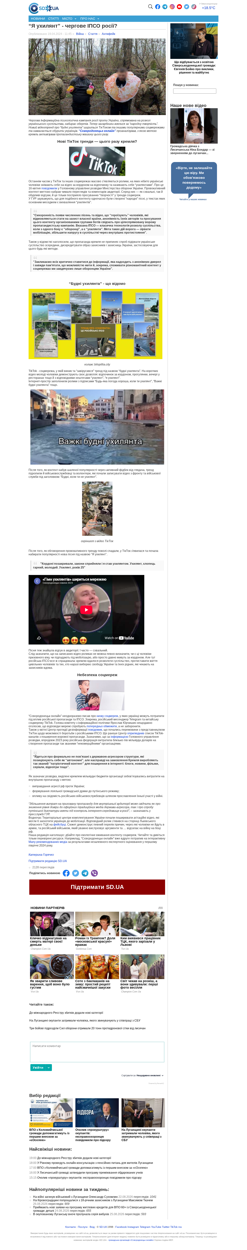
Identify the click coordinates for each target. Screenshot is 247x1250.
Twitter (166, 1227)
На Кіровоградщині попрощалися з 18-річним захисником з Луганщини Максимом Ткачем (93, 1200)
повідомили (49, 188)
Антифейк (108, 33)
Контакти (70, 1227)
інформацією (119, 736)
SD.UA (103, 1227)
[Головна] (44, 7)
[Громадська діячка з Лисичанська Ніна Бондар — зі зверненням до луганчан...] (194, 142)
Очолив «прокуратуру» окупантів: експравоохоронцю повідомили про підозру (89, 1177)
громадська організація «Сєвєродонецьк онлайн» (131, 1240)
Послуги (83, 1227)
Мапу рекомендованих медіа (48, 841)
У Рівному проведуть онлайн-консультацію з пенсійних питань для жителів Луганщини (95, 1162)
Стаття (92, 33)
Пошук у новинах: (186, 85)
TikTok (174, 1227)
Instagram (133, 1227)
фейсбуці (59, 824)
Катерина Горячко (41, 854)
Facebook (121, 1227)
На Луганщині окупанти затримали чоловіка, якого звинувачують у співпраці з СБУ (84, 1020)
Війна (80, 33)
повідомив (95, 729)
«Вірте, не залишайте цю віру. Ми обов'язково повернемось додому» (194, 177)
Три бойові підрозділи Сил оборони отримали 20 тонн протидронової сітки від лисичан (87, 1028)
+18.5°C (208, 8)
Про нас (87, 19)
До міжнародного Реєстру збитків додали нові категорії (66, 1012)
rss (180, 1227)
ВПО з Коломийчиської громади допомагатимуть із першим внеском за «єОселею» (92, 1167)
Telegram (145, 1227)
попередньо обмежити (102, 726)
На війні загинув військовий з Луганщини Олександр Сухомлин (75, 1196)
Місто (66, 19)
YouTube (156, 1227)
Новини (38, 18)
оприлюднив (135, 733)
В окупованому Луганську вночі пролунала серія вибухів (71, 1214)
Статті (53, 18)
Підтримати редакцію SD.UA (48, 861)
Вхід (92, 1227)
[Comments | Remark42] (97, 1064)
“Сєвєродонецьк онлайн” (98, 130)
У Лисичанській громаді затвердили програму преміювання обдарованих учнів (90, 1172)
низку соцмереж (107, 715)
